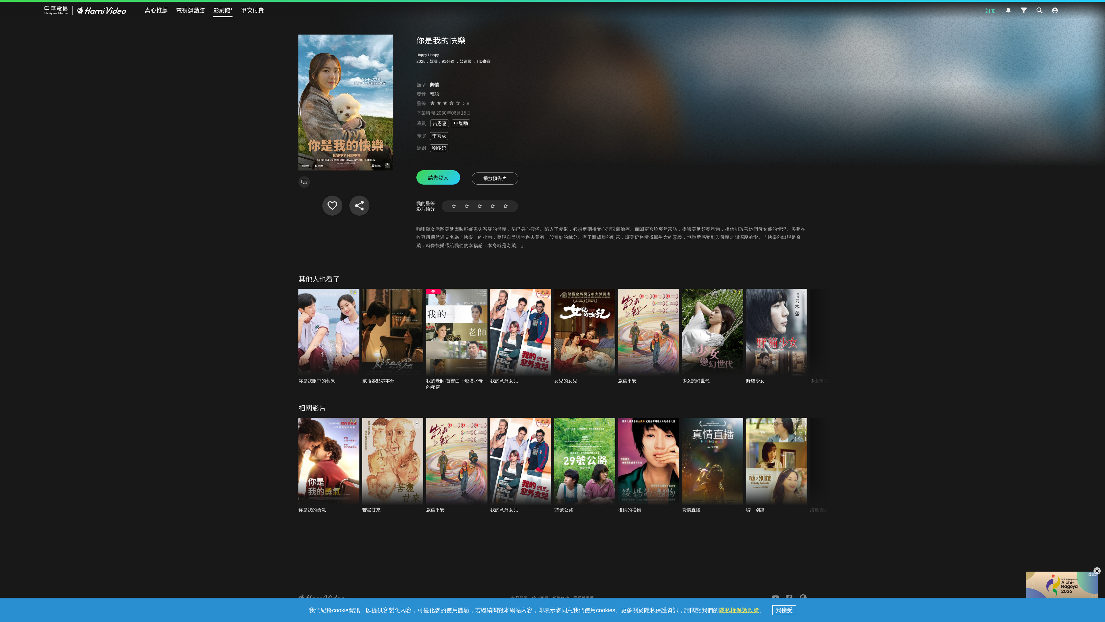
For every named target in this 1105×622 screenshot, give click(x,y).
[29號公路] (584, 465)
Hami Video (85, 10)
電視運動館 (190, 10)
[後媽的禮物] (648, 465)
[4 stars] (492, 206)
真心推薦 (156, 10)
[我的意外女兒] (520, 336)
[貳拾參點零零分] (392, 336)
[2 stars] (466, 206)
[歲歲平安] (648, 336)
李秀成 (439, 136)
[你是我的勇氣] (328, 465)
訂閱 (990, 10)
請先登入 (438, 177)
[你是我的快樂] (332, 206)
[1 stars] (453, 206)
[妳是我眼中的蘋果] (328, 336)
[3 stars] (479, 206)
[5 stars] (505, 206)
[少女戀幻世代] (712, 336)
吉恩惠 (440, 123)
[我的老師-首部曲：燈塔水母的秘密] (456, 339)
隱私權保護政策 (739, 610)
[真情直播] (712, 465)
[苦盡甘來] (392, 465)
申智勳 (461, 123)
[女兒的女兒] (584, 336)
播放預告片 (494, 178)
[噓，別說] (776, 465)
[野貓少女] (776, 336)
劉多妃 (439, 148)
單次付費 (252, 10)
